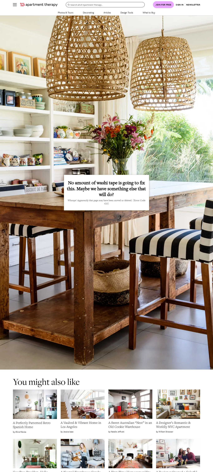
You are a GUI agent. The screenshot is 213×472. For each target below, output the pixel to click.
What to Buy (149, 12)
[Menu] (15, 5)
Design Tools (127, 12)
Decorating (88, 12)
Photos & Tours (65, 12)
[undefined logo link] (39, 5)
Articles (107, 12)
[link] (35, 425)
